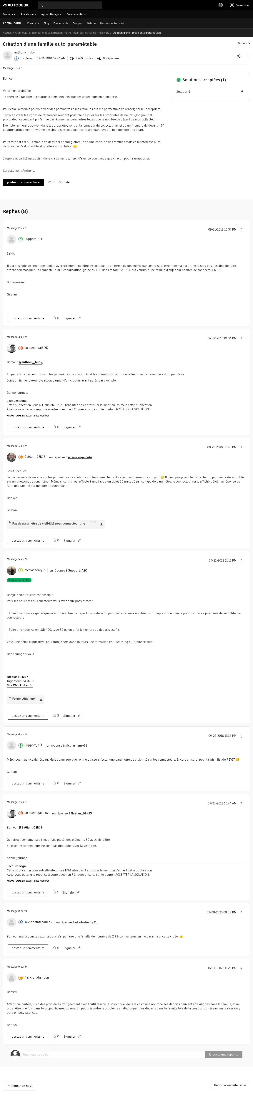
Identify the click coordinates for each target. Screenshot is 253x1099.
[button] (248, 56)
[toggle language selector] (221, 5)
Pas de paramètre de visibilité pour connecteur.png (48, 523)
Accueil (7, 33)
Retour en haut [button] (21, 1086)
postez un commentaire (23, 182)
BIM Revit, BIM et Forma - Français (87, 33)
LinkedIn (26, 685)
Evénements (60, 23)
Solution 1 (183, 92)
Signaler (65, 182)
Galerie (91, 23)
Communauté (12, 23)
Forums (31, 23)
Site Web (13, 685)
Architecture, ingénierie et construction (39, 33)
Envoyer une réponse (224, 1054)
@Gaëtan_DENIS (30, 827)
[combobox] (70, 5)
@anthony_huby (30, 362)
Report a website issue (230, 1085)
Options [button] (242, 43)
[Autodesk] (16, 5)
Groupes (78, 23)
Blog (46, 23)
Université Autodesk (112, 23)
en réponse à (70, 457)
